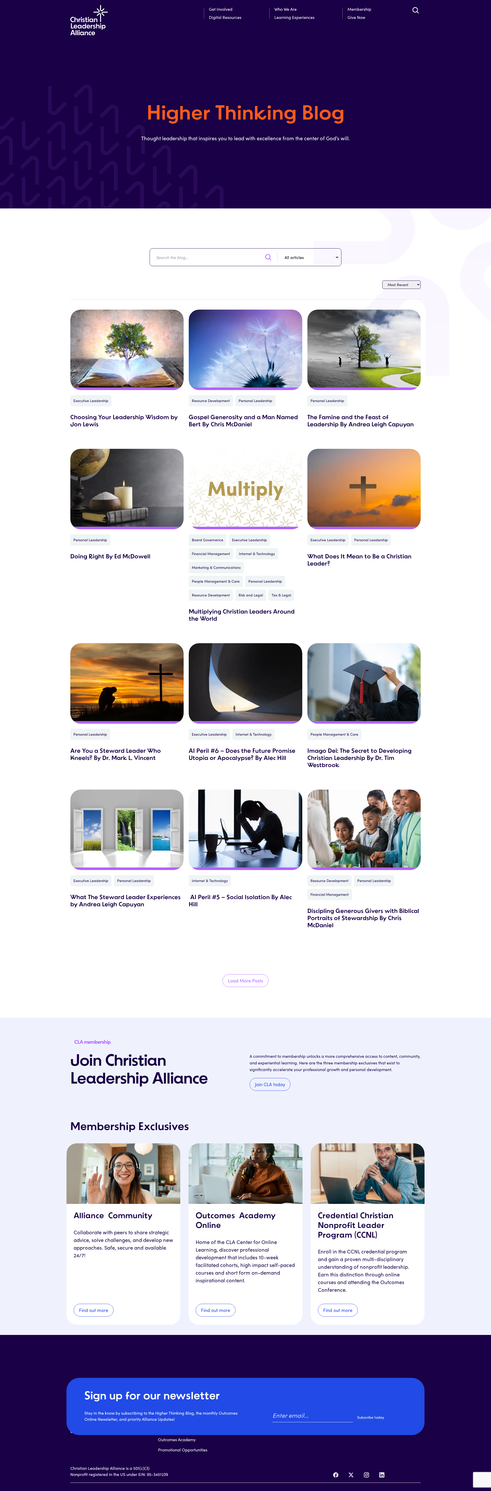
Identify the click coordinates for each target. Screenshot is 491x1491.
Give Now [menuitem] (356, 17)
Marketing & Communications (216, 567)
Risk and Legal (251, 595)
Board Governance (207, 539)
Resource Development (211, 400)
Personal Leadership (255, 400)
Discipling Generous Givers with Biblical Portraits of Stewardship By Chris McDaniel (363, 918)
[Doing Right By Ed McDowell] (127, 489)
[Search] (415, 10)
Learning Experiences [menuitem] (294, 17)
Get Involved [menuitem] (220, 9)
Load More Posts (245, 981)
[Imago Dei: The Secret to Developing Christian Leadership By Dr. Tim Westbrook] (364, 683)
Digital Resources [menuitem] (225, 17)
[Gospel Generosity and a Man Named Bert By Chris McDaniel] (245, 350)
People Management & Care (216, 581)
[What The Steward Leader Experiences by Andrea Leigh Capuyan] (127, 830)
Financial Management (211, 553)
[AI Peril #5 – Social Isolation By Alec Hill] (245, 830)
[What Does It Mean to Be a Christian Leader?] (364, 489)
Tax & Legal (281, 595)
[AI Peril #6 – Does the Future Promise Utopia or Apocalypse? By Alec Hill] (245, 683)
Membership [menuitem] (359, 9)
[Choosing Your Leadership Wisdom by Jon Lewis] (127, 350)
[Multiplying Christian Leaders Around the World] (245, 489)
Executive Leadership (90, 400)
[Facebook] (335, 1474)
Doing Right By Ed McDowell (110, 557)
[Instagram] (366, 1474)
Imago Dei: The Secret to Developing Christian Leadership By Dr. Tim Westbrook (359, 758)
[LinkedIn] (381, 1474)
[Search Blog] (268, 257)
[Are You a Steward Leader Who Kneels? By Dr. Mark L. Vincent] (127, 683)
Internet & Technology (257, 553)
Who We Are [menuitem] (285, 9)
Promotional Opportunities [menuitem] (182, 1449)
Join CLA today (270, 1084)
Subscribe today (370, 1417)
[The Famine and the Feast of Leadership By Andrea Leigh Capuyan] (364, 350)
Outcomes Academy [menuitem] (177, 1439)
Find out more (93, 1310)
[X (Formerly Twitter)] (351, 1474)
